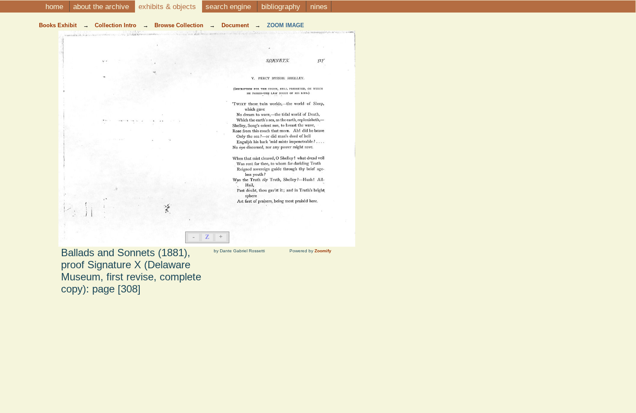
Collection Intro (116, 25)
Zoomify (323, 250)
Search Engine (229, 6)
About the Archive (102, 6)
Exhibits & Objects (168, 6)
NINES (319, 6)
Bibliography (281, 6)
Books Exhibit (58, 25)
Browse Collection (179, 25)
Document (236, 25)
